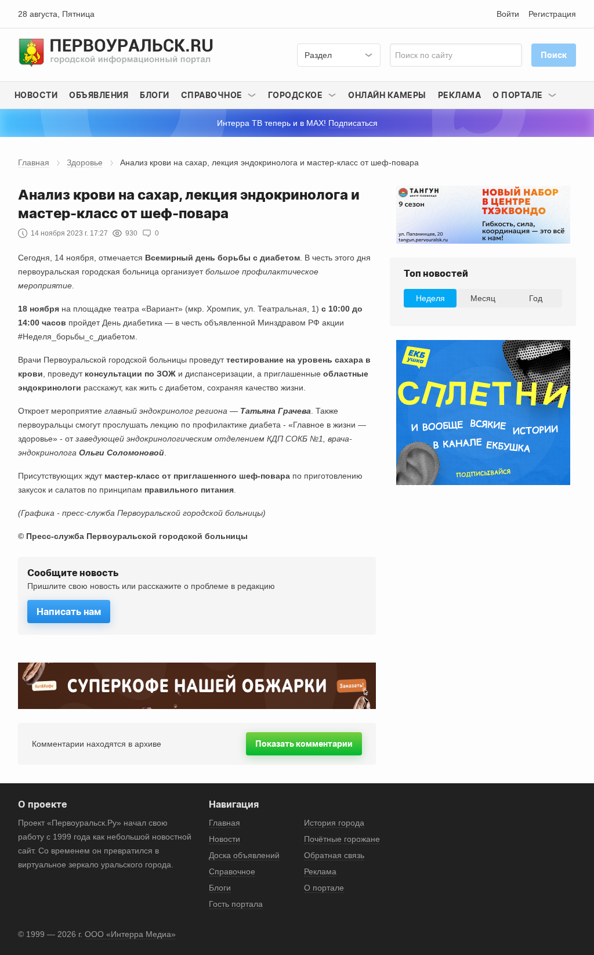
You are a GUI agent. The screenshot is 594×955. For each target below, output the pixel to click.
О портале (324, 887)
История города (334, 822)
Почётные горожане (342, 839)
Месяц (482, 298)
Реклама (459, 95)
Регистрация (552, 14)
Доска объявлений (244, 855)
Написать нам (69, 611)
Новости (36, 95)
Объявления (98, 95)
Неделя (430, 298)
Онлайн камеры (387, 95)
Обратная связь (334, 855)
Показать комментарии (304, 743)
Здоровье (85, 162)
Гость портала (236, 904)
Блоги (154, 95)
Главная (33, 162)
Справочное (232, 871)
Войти (508, 14)
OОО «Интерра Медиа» (130, 934)
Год (535, 298)
